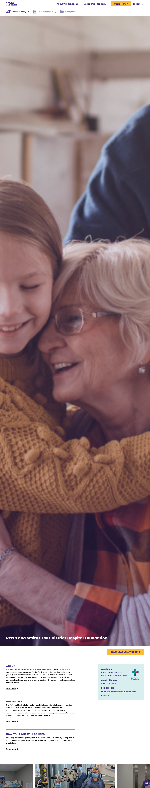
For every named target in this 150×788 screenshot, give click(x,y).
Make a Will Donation (95, 4)
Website (105, 695)
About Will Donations (67, 4)
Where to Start (121, 4)
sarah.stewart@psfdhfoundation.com (118, 692)
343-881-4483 (107, 688)
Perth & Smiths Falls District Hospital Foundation (30, 669)
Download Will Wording (125, 652)
